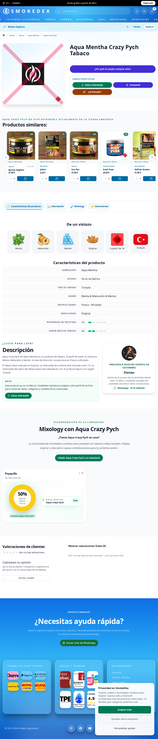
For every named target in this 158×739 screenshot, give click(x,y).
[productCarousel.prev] (5, 157)
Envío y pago (118, 682)
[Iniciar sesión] (137, 11)
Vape (101, 19)
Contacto (116, 672)
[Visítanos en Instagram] (71, 728)
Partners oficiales (121, 677)
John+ (43, 169)
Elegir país (148, 3)
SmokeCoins (140, 19)
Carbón (66, 19)
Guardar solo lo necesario (124, 718)
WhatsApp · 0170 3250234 (129, 388)
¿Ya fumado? (94, 91)
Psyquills (11, 473)
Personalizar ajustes (124, 728)
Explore (150, 26)
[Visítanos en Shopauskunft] (92, 699)
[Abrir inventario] (144, 11)
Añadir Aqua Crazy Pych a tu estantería (79, 457)
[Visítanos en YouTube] (90, 728)
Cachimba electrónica (23, 19)
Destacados (118, 19)
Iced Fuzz (108, 169)
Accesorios (85, 19)
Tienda (136, 26)
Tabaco (50, 19)
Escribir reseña (26, 577)
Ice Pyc (75, 169)
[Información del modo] (127, 26)
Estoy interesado (20, 395)
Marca (21, 35)
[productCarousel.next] (152, 157)
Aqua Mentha (33, 35)
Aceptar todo (125, 709)
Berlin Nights (16, 169)
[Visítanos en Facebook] (80, 728)
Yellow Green (142, 169)
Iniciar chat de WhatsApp (81, 643)
